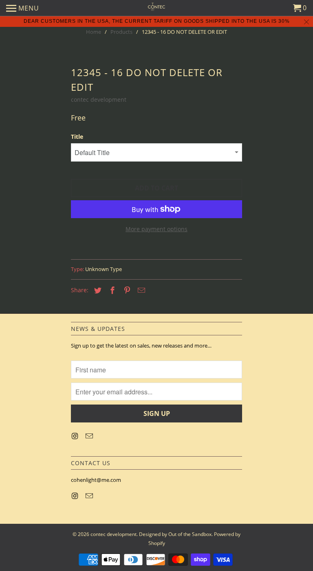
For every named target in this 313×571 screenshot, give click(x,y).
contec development (98, 99)
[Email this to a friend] (140, 290)
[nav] (22, 8)
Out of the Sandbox (190, 534)
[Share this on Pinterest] (125, 290)
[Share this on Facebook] (111, 290)
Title (77, 136)
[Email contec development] (90, 436)
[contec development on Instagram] (75, 436)
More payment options (156, 229)
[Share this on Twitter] (96, 290)
